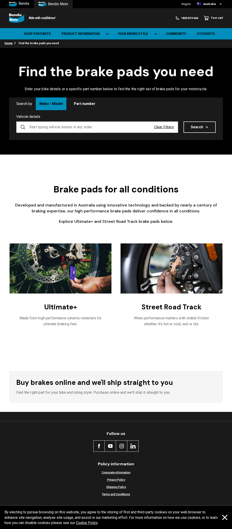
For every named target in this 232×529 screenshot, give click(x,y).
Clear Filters (164, 127)
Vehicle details (28, 116)
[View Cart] (224, 33)
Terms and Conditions (116, 494)
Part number (84, 104)
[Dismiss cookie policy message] (224, 517)
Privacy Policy (116, 479)
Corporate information (116, 472)
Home (9, 43)
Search (197, 127)
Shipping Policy (116, 487)
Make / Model (51, 104)
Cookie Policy (87, 523)
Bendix (24, 4)
